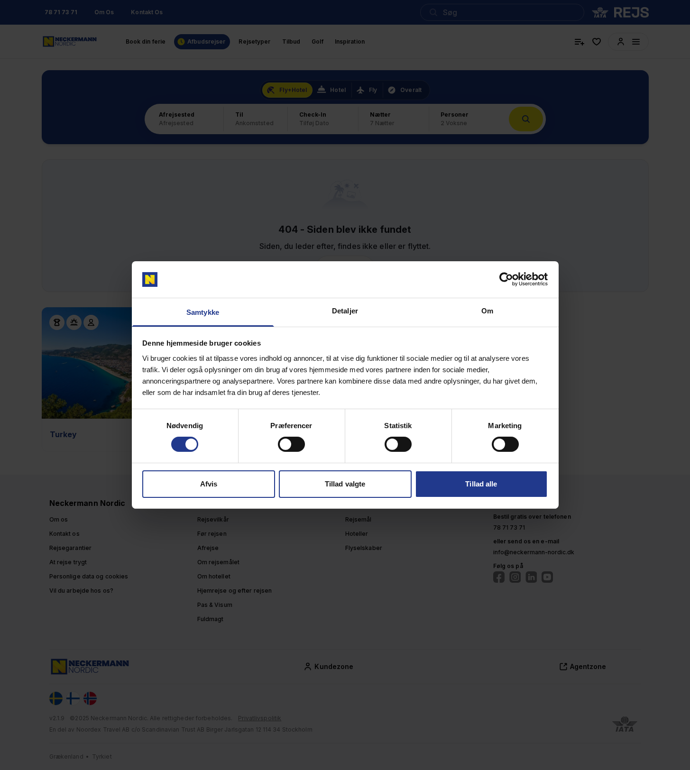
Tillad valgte (345, 484)
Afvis (209, 484)
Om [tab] (487, 311)
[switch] (291, 444)
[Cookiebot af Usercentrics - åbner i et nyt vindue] (506, 279)
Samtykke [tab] (202, 312)
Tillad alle (481, 484)
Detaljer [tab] (345, 311)
